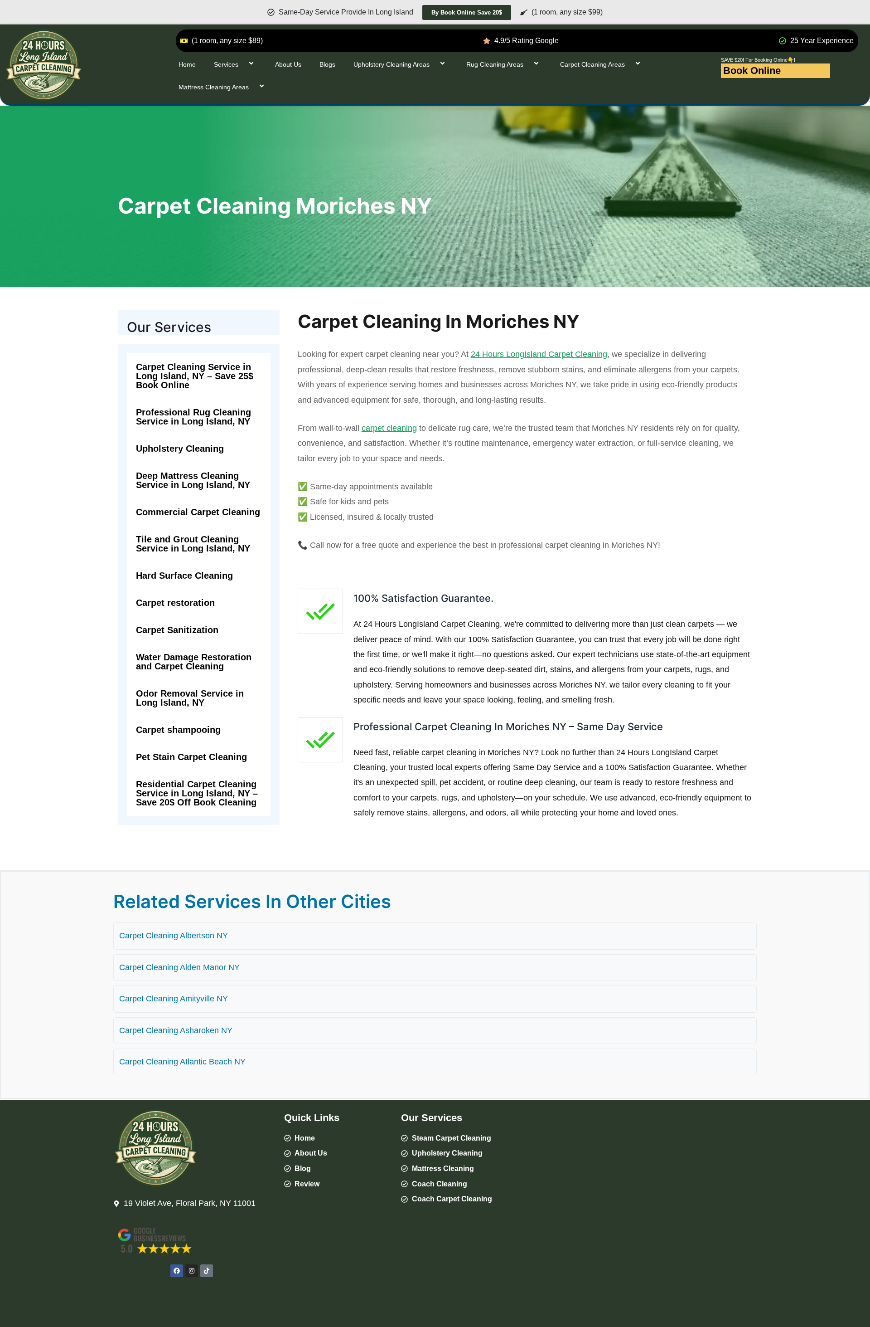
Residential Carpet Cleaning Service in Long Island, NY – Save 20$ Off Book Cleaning (197, 793)
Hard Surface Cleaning (184, 576)
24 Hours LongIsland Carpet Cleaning (539, 354)
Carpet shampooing (178, 730)
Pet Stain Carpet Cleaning (191, 757)
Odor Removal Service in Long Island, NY (190, 697)
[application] (242, 64)
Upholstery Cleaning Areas (391, 64)
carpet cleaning (389, 428)
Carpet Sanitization (177, 630)
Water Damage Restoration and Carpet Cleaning (193, 661)
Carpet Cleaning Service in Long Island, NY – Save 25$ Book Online (194, 376)
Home (187, 64)
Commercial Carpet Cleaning (198, 512)
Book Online (752, 70)
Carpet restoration (175, 603)
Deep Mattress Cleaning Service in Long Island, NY (193, 480)
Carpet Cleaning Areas (592, 64)
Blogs (327, 64)
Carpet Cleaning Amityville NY (173, 998)
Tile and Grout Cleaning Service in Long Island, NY (193, 543)
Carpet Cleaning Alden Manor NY (179, 967)
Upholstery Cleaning (180, 449)
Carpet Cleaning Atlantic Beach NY (182, 1061)
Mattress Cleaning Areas (214, 87)
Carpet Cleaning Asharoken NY (175, 1030)
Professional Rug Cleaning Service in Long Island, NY (193, 416)
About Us (288, 64)
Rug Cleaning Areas (494, 64)
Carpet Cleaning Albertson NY (173, 935)
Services (226, 64)
